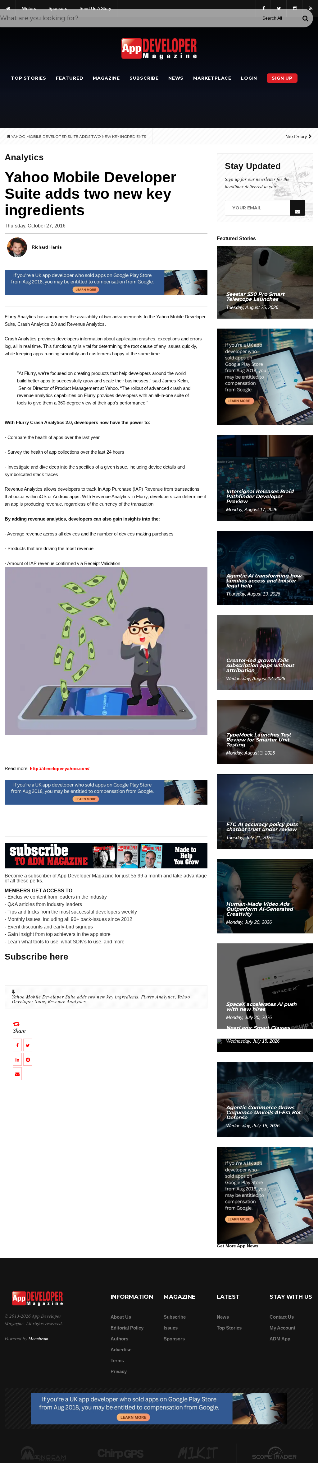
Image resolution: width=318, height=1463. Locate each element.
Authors (119, 1338)
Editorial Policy (127, 1327)
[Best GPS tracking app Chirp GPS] (120, 1453)
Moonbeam (38, 1338)
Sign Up (282, 78)
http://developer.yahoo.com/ (59, 768)
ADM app (280, 1338)
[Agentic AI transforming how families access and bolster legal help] (265, 567)
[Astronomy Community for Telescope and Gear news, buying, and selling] (275, 1453)
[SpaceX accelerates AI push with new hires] (265, 985)
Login (249, 78)
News (176, 78)
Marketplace (212, 78)
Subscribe (144, 78)
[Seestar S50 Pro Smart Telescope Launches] (265, 282)
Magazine (106, 78)
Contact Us (282, 1317)
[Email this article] (17, 1074)
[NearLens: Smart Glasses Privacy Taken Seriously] (265, 1045)
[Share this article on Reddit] (28, 1059)
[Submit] (305, 18)
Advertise (121, 1349)
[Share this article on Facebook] (17, 1045)
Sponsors (174, 1338)
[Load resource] (106, 282)
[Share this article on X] (28, 1045)
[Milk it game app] (197, 1453)
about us (121, 1317)
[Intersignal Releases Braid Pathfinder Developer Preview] (265, 477)
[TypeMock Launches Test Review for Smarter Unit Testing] (265, 731)
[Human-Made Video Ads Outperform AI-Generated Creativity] (265, 895)
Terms (117, 1360)
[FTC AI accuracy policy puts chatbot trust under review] (265, 811)
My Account (282, 1327)
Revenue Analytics (67, 1001)
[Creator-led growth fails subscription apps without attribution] (265, 652)
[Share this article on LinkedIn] (17, 1059)
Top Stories (28, 78)
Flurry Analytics (158, 996)
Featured (69, 78)
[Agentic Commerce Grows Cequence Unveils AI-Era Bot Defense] (265, 1099)
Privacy (119, 1371)
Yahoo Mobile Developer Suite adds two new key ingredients (75, 996)
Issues (171, 1327)
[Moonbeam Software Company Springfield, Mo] (43, 1453)
